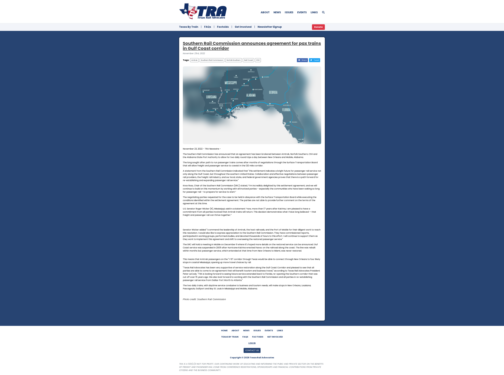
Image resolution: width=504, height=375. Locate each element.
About (265, 12)
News (277, 12)
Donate (318, 27)
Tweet (316, 60)
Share (304, 60)
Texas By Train (188, 27)
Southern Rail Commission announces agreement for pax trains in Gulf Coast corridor (252, 45)
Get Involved (243, 27)
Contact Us (252, 350)
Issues (289, 12)
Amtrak (194, 60)
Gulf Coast (248, 60)
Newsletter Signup (270, 27)
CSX (258, 60)
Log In (252, 343)
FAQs (207, 27)
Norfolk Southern (234, 60)
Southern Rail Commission (212, 60)
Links (314, 12)
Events (302, 12)
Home (224, 330)
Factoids (223, 27)
